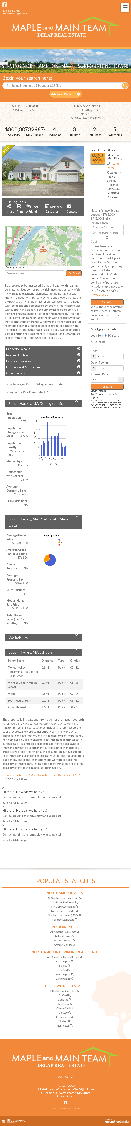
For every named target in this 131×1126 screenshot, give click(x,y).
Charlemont (63, 1003)
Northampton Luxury (63, 902)
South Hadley (61, 775)
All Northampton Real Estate (63, 897)
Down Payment (101, 362)
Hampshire (43, 775)
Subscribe (107, 302)
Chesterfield (63, 1008)
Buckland (63, 999)
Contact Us (113, 192)
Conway (63, 1012)
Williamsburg (63, 978)
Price (94, 351)
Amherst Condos (63, 944)
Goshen (63, 1021)
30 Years (113, 335)
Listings (20, 775)
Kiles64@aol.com (83, 1089)
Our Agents (114, 197)
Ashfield (63, 995)
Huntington (63, 1025)
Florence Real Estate (63, 919)
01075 (77, 775)
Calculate (107, 386)
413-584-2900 (11, 10)
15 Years (99, 341)
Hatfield (63, 969)
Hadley (63, 965)
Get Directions (75, 273)
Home (8, 775)
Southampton (63, 974)
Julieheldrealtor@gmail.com (14, 13)
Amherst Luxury (63, 936)
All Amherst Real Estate (63, 931)
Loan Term (97, 335)
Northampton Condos (63, 910)
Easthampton (63, 961)
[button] (125, 86)
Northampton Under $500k (63, 915)
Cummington (63, 1016)
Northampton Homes (63, 906)
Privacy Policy (99, 295)
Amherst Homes (63, 940)
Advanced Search (62, 94)
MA (31, 775)
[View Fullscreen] (9, 241)
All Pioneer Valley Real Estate (63, 956)
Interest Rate (99, 374)
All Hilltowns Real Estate (63, 990)
